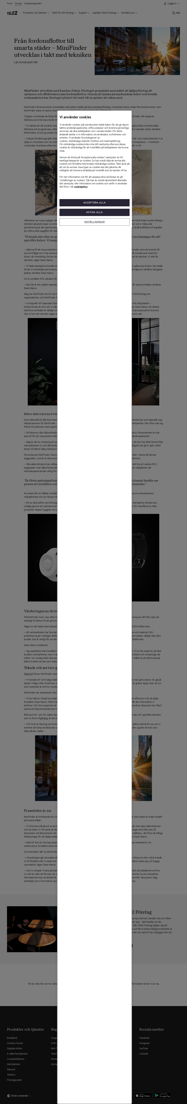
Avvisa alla (94, 212)
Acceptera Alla (94, 202)
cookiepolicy (81, 186)
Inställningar (94, 222)
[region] (94, 607)
